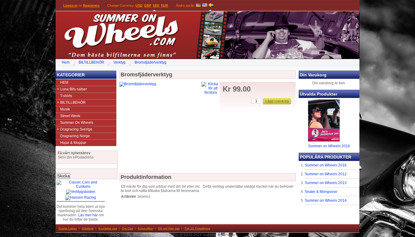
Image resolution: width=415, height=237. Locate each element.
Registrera (91, 5)
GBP (147, 5)
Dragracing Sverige (76, 129)
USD (138, 5)
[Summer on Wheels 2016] (324, 140)
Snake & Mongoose (321, 192)
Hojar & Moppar (73, 143)
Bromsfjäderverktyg (150, 62)
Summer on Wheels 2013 (326, 183)
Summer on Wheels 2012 (326, 174)
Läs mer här (88, 215)
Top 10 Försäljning (197, 228)
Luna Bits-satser (73, 89)
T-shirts (66, 96)
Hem (66, 62)
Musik (65, 109)
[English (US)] (205, 5)
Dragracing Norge (75, 136)
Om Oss (127, 228)
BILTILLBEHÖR (91, 62)
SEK (156, 5)
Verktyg (119, 62)
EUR (164, 5)
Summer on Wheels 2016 (329, 146)
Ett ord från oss (169, 228)
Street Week (70, 116)
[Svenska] (211, 5)
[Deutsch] (198, 5)
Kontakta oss (107, 228)
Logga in (70, 5)
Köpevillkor (145, 228)
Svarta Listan (67, 228)
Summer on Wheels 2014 (326, 200)
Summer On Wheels (76, 122)
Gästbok (88, 228)
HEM (64, 82)
